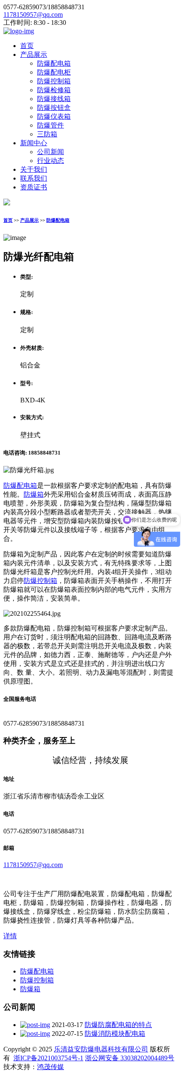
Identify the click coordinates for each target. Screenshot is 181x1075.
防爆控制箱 (54, 81)
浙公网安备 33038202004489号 (129, 1058)
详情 (10, 935)
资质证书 (33, 187)
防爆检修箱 (54, 89)
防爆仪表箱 (54, 116)
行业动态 (50, 160)
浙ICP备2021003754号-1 (48, 1058)
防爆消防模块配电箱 (115, 1033)
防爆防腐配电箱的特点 (118, 1024)
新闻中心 (33, 142)
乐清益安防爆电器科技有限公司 (101, 1049)
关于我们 (33, 169)
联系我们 (33, 178)
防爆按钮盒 (54, 107)
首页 (27, 45)
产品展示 (33, 54)
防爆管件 (50, 125)
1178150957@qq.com (33, 14)
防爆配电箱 (54, 63)
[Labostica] (18, 31)
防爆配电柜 (54, 72)
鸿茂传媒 (50, 1066)
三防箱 (47, 134)
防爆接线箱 (54, 98)
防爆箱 (34, 494)
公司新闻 (50, 151)
